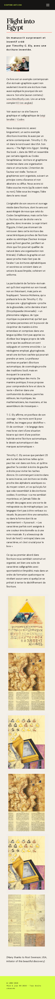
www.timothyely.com (17, 99)
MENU (48, 5)
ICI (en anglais (24, 103)
